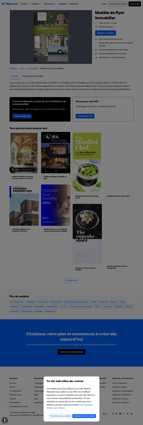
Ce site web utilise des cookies (65, 381)
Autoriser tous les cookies (84, 416)
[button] (4, 420)
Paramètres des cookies (60, 416)
